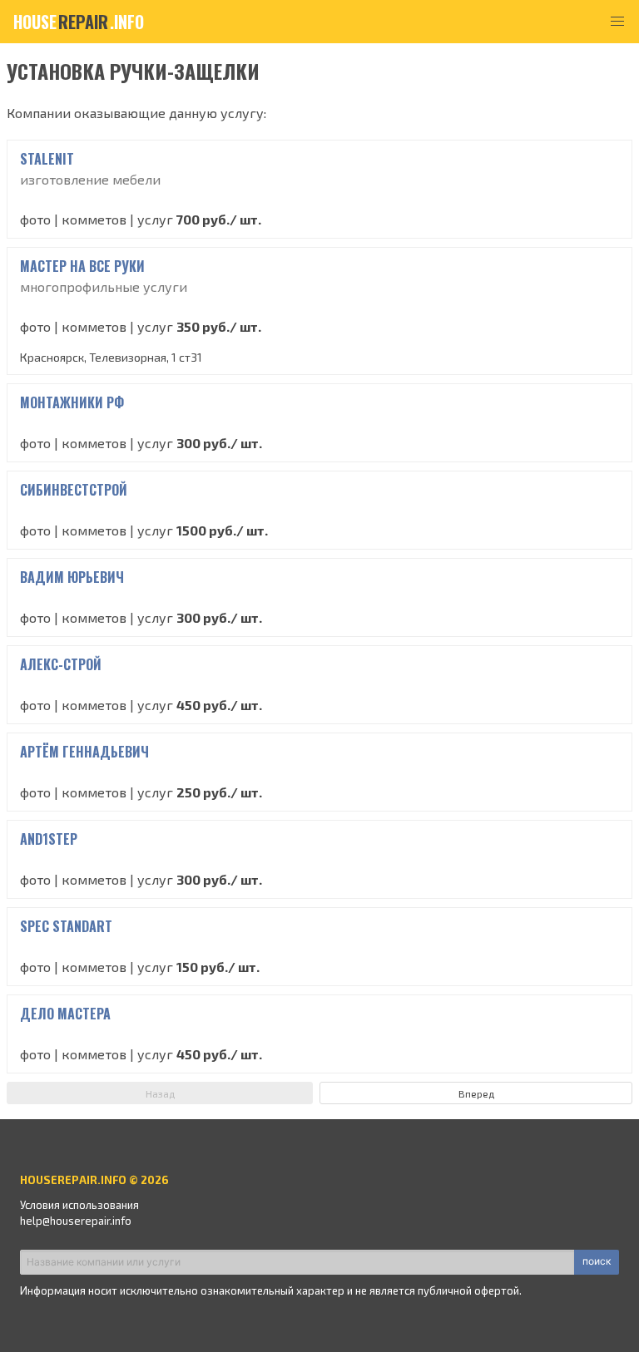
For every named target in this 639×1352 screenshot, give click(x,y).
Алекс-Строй (61, 664)
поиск (596, 1261)
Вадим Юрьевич (72, 577)
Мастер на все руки (82, 266)
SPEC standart (66, 926)
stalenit (47, 159)
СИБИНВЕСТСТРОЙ (73, 490)
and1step (48, 839)
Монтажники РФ (72, 402)
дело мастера (65, 1014)
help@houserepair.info (75, 1220)
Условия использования (79, 1204)
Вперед (476, 1093)
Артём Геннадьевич (84, 752)
